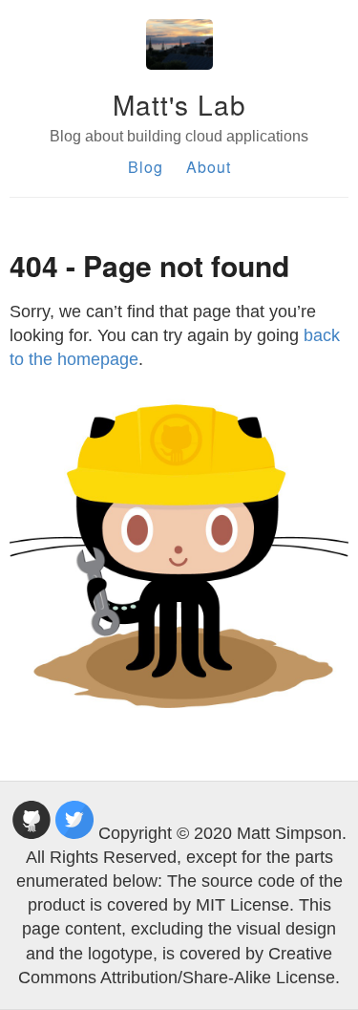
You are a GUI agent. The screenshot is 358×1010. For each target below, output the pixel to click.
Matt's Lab (179, 104)
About (208, 167)
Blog (145, 167)
